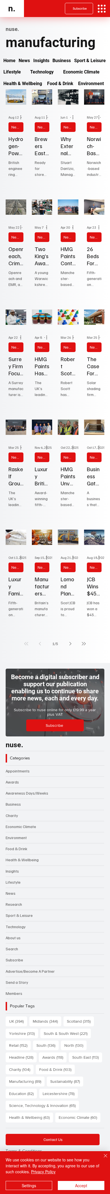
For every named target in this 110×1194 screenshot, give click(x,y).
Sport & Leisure (19, 915)
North (75, 1045)
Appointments (18, 770)
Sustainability (66, 1081)
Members (14, 993)
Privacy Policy (43, 1171)
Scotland (80, 1021)
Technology (16, 926)
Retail (20, 1045)
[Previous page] (40, 644)
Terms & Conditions (24, 1150)
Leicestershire (60, 1093)
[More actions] (22, 117)
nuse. (14, 745)
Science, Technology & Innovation (44, 1105)
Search (12, 948)
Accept (81, 1185)
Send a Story (17, 982)
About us (13, 937)
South (47, 1045)
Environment (16, 837)
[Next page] (70, 644)
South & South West (67, 1033)
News (16, 127)
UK (18, 1021)
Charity (12, 815)
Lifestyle (13, 882)
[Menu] (102, 9)
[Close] (102, 1159)
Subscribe (14, 959)
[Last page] (84, 644)
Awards (12, 782)
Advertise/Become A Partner (30, 971)
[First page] (26, 644)
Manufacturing (27, 1081)
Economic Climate (21, 826)
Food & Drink (16, 848)
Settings (29, 1185)
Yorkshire (23, 1033)
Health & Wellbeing (22, 859)
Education (23, 1093)
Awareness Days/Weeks (27, 793)
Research (14, 904)
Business (13, 804)
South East (87, 1057)
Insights (12, 871)
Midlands (47, 1021)
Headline (23, 1057)
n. (12, 8)
